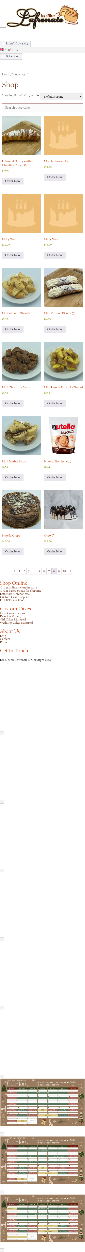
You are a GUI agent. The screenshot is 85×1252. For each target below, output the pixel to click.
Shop (15, 74)
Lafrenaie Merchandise (15, 594)
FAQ (3, 635)
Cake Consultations (12, 613)
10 (64, 571)
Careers (5, 639)
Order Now (12, 181)
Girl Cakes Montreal (13, 619)
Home (6, 74)
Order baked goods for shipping (20, 590)
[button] (10, 49)
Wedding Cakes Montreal (16, 622)
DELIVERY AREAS (12, 600)
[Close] (2, 733)
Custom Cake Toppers (14, 597)
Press (3, 642)
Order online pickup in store (18, 587)
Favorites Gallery (10, 616)
